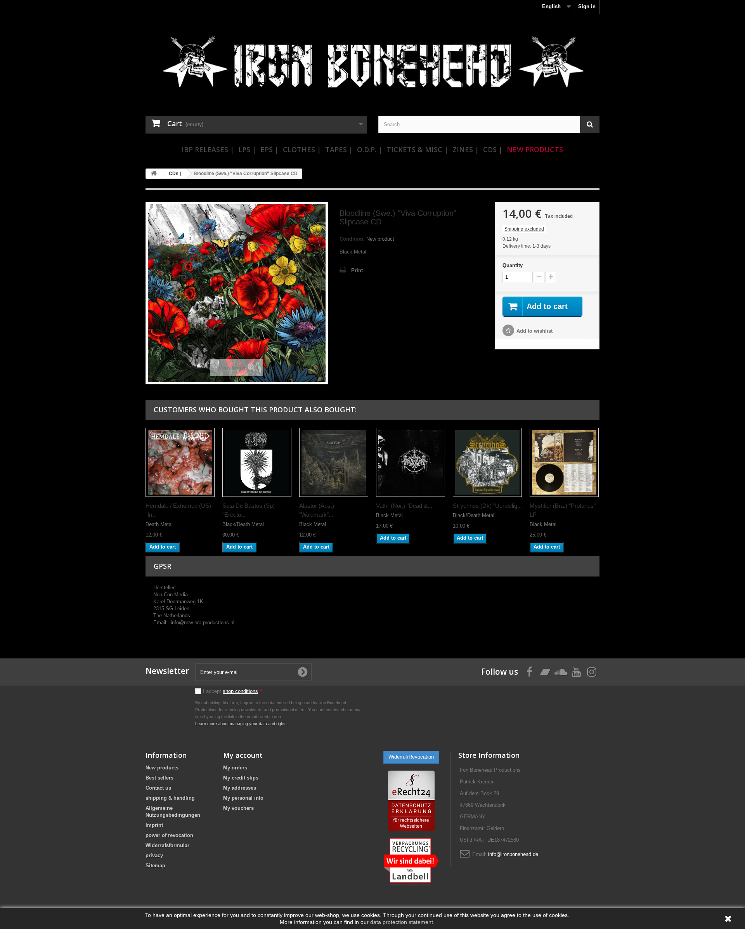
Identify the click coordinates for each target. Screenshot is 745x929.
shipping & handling (170, 798)
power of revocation (169, 835)
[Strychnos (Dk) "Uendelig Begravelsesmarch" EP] (487, 462)
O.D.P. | (369, 149)
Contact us (158, 788)
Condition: (352, 239)
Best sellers (159, 778)
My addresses (239, 788)
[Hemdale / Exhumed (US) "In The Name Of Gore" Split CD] (180, 462)
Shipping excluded (524, 229)
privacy (154, 855)
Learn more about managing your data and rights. (241, 723)
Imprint (154, 825)
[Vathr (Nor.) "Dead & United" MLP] (410, 462)
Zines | (465, 149)
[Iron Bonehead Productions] (372, 66)
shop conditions (240, 691)
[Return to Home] (153, 174)
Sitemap (155, 865)
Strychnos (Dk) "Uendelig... (487, 505)
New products (162, 768)
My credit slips (240, 778)
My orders (235, 768)
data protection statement (401, 922)
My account (243, 755)
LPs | (247, 149)
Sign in (587, 6)
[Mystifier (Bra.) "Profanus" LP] (564, 462)
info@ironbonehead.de (513, 854)
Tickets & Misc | (417, 149)
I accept (232, 691)
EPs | (269, 149)
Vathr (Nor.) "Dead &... (404, 505)
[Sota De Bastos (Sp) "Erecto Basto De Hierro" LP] (256, 462)
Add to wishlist (534, 331)
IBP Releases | (208, 149)
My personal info (243, 798)
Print (357, 270)
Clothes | (302, 149)
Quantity (512, 265)
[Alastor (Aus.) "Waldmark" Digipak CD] (333, 462)
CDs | (492, 149)
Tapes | (339, 149)
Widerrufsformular (167, 845)
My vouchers (238, 808)
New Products (535, 149)
